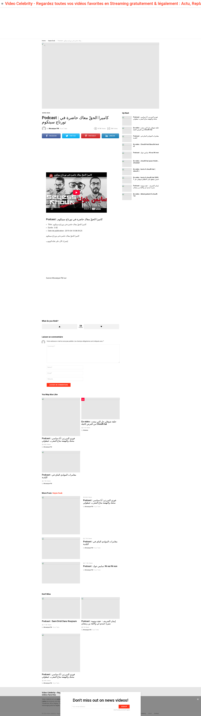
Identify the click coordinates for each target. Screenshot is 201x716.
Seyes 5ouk (57, 493)
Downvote (101, 326)
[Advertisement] (100, 23)
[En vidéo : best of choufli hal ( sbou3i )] (127, 171)
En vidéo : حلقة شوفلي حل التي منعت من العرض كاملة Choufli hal (98, 422)
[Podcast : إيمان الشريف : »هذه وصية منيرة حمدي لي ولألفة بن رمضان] (100, 608)
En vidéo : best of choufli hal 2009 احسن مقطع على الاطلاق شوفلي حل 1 (146, 178)
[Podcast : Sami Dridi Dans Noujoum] (61, 608)
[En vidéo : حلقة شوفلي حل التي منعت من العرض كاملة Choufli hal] (100, 408)
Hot (82, 399)
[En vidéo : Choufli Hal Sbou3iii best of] (127, 146)
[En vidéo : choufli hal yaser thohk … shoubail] (127, 163)
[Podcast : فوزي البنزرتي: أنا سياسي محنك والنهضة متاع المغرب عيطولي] (61, 417)
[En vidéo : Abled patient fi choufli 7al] (127, 196)
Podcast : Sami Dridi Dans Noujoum (59, 621)
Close (198, 699)
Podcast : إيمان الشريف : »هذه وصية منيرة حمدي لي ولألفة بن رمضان (98, 622)
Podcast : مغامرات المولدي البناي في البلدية (59, 476)
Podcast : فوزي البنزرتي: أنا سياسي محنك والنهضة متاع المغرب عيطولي (58, 439)
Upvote (59, 326)
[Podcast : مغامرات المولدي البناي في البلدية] (61, 461)
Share (44, 45)
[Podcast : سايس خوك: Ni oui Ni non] (61, 572)
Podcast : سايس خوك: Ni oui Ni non (100, 566)
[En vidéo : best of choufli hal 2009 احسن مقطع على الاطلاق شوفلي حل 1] (127, 180)
